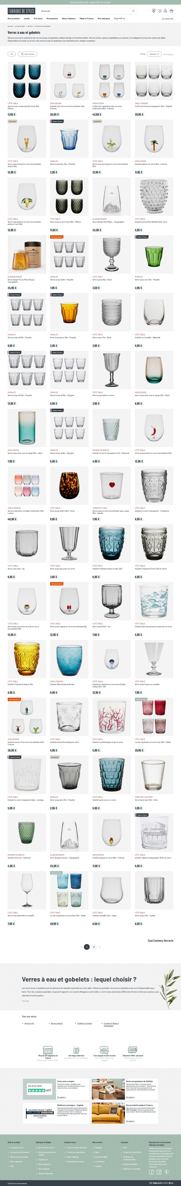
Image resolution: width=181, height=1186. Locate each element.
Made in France (87, 18)
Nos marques (104, 18)
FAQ (12, 1166)
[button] (81, 947)
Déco (97, 1152)
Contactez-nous (17, 1147)
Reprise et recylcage (131, 1169)
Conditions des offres (132, 1152)
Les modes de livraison (19, 1152)
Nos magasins (44, 1164)
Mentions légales (130, 1164)
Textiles (98, 1166)
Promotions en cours (75, 1161)
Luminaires (100, 1161)
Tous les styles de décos (77, 1147)
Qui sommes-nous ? (47, 1147)
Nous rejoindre (16, 1161)
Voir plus (25, 1001)
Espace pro (43, 1159)
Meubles (98, 1147)
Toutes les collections (76, 1152)
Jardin (27, 18)
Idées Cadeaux (69, 18)
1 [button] (86, 947)
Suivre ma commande (19, 1157)
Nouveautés (52, 18)
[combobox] (84, 11)
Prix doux (38, 18)
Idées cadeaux (73, 1157)
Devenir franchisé (46, 1173)
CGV (125, 1147)
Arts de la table (101, 1157)
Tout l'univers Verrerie (160, 940)
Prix (11, 54)
